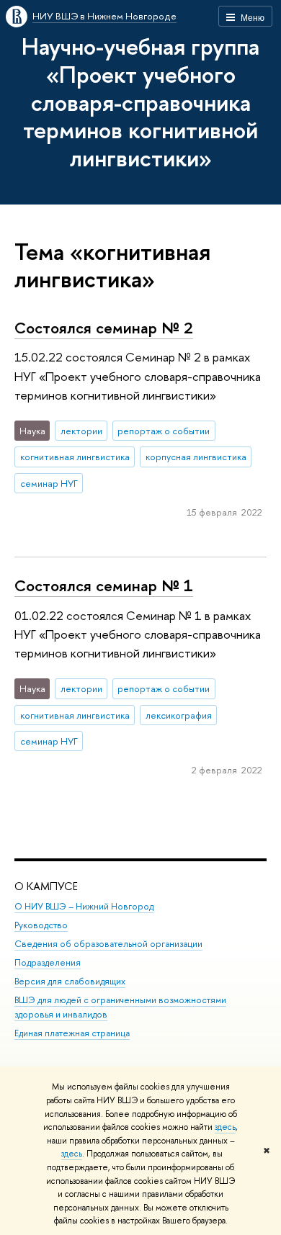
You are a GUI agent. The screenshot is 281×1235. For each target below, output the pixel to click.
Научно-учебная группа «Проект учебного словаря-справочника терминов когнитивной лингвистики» (140, 102)
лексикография (179, 715)
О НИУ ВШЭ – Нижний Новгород (83, 906)
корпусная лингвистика (196, 456)
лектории (81, 430)
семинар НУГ (49, 483)
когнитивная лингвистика (75, 456)
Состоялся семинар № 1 (103, 585)
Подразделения (47, 962)
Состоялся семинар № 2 (103, 327)
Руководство (41, 925)
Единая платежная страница (72, 1033)
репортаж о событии (163, 430)
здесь (225, 1127)
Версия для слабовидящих (69, 981)
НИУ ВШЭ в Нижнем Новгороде (104, 15)
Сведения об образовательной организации (108, 944)
